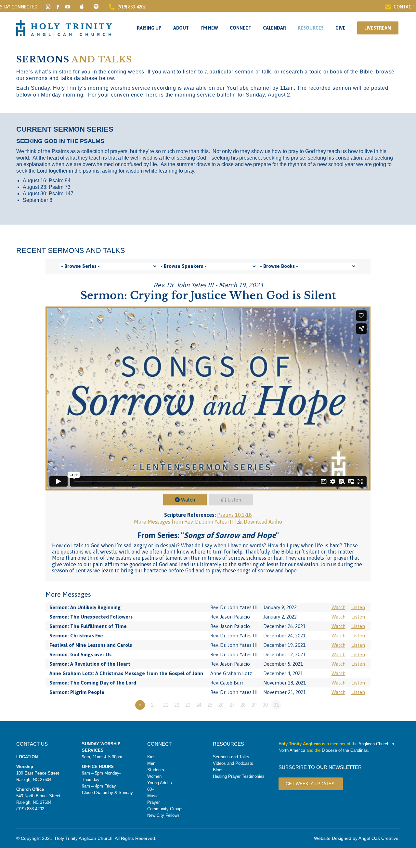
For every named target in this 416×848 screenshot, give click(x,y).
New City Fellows (163, 815)
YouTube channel (249, 88)
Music (153, 795)
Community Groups (165, 808)
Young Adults (159, 782)
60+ (150, 789)
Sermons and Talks (231, 756)
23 (187, 705)
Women (154, 776)
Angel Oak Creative (378, 838)
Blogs (218, 769)
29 (254, 705)
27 (232, 705)
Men (151, 763)
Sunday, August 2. (269, 95)
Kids (151, 756)
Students (155, 769)
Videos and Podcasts (233, 763)
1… (153, 705)
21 (165, 705)
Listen (234, 499)
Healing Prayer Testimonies (239, 776)
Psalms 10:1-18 (234, 515)
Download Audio (263, 522)
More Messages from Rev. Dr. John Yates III (183, 522)
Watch (188, 499)
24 (199, 705)
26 (221, 705)
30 (265, 705)
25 (210, 705)
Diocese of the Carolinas (345, 750)
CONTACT (404, 6)
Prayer (153, 802)
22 (176, 705)
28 (243, 705)
